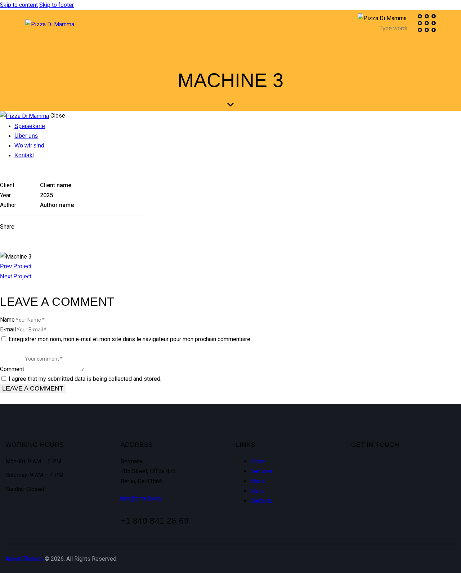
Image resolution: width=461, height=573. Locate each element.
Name (7, 319)
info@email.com (141, 498)
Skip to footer (56, 4)
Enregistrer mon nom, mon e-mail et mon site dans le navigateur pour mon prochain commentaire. (130, 339)
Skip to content (19, 4)
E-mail (8, 329)
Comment (12, 369)
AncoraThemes (24, 558)
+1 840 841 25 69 (155, 520)
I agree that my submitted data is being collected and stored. (85, 378)
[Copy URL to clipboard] (79, 227)
